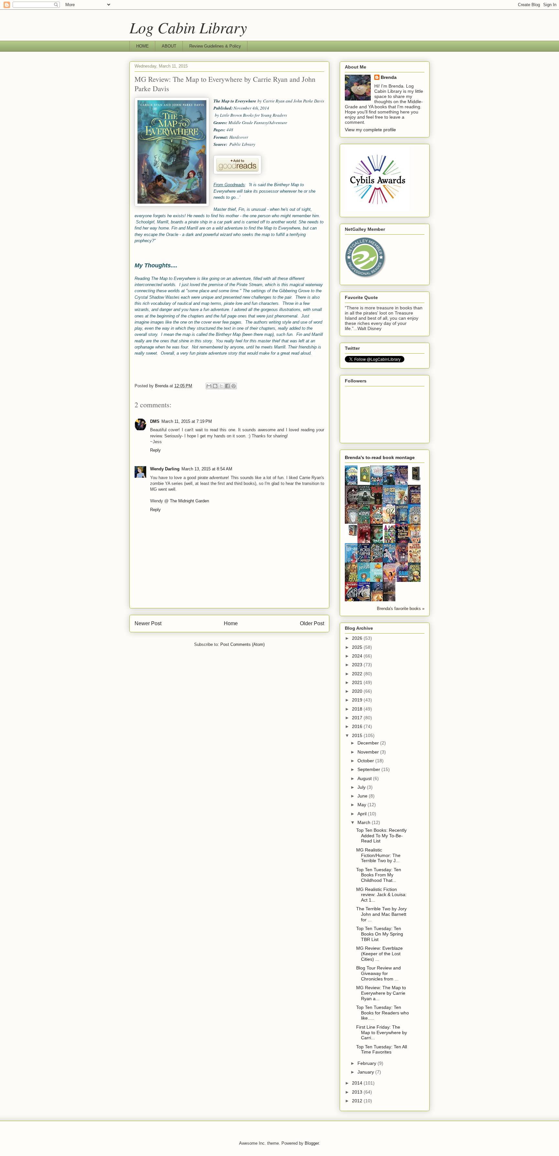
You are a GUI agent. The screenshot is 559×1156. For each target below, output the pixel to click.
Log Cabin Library (188, 27)
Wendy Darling (165, 468)
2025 (358, 647)
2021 (358, 682)
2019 (358, 699)
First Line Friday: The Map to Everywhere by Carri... (381, 1032)
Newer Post (148, 623)
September (369, 769)
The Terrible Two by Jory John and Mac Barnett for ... (381, 914)
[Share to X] (221, 386)
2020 (358, 691)
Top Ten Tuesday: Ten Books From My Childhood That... (378, 875)
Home (231, 623)
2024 (358, 655)
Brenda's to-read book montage (380, 457)
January (366, 1072)
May (362, 804)
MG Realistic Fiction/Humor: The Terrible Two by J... (378, 855)
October (366, 760)
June (363, 795)
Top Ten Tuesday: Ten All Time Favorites (381, 1049)
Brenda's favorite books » (400, 608)
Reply (155, 450)
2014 (358, 1083)
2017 (358, 717)
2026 (358, 638)
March (364, 822)
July (362, 787)
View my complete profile (370, 129)
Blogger (312, 1143)
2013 (358, 1092)
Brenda (389, 77)
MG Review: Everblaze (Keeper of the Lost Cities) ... (379, 954)
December (368, 742)
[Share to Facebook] (227, 386)
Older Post (312, 623)
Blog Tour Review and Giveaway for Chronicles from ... (378, 973)
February (367, 1063)
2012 (358, 1100)
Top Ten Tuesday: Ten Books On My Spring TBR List (379, 934)
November (368, 752)
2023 (358, 664)
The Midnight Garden (189, 500)
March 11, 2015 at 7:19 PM (186, 421)
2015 (358, 735)
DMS (154, 421)
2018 (358, 709)
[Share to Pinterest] (233, 386)
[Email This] (209, 386)
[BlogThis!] (215, 386)
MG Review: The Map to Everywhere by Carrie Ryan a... (381, 993)
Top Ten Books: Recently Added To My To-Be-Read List (381, 836)
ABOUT (169, 46)
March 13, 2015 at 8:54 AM (206, 468)
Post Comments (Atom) (242, 644)
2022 (358, 673)
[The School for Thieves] (416, 480)
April (362, 813)
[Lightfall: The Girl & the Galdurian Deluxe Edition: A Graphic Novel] (365, 481)
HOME (142, 46)
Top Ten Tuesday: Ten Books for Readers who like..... (382, 1013)
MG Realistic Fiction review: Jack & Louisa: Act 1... (381, 895)
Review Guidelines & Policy (215, 46)
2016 (358, 726)
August (365, 778)
